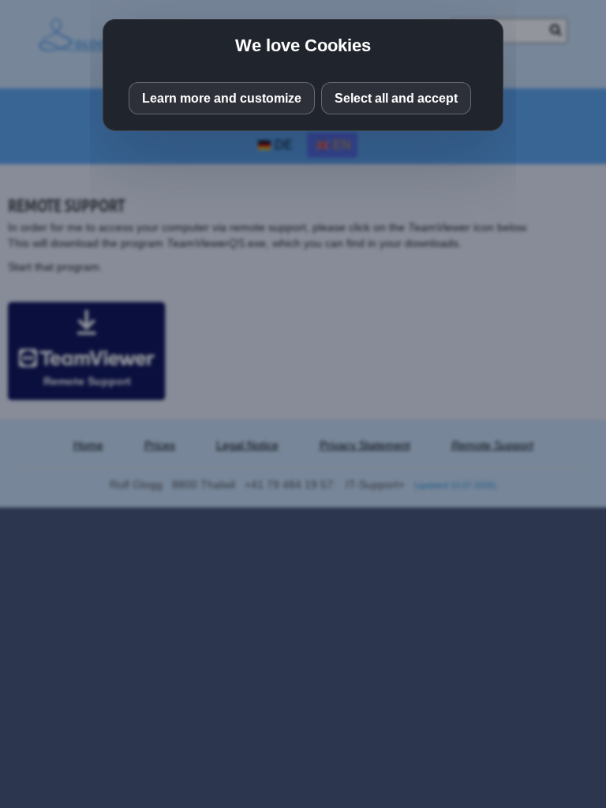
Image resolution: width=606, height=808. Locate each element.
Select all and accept (396, 98)
